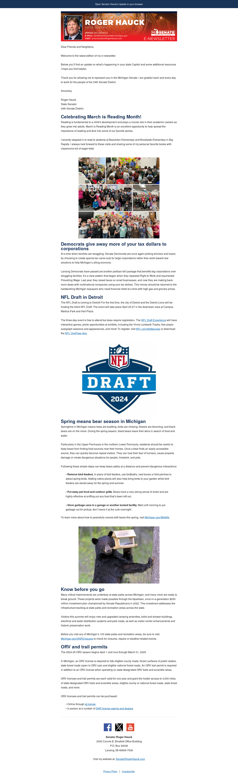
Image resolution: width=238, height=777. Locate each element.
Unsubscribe (128, 771)
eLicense (90, 704)
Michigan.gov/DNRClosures (77, 638)
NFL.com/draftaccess (148, 329)
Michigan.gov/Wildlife (157, 517)
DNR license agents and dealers (114, 708)
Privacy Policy (110, 771)
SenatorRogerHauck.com (130, 759)
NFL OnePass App (76, 333)
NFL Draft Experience (153, 320)
